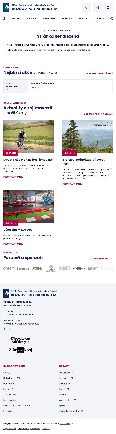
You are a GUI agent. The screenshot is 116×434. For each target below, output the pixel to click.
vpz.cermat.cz (66, 405)
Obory (6, 372)
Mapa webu (9, 400)
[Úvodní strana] (47, 30)
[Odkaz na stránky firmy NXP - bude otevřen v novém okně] (65, 268)
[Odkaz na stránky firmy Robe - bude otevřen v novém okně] (37, 268)
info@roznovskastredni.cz (25, 323)
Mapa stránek (9, 428)
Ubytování (8, 383)
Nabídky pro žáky (12, 378)
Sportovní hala (11, 394)
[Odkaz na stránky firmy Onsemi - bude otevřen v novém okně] (9, 268)
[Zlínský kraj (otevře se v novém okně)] (20, 345)
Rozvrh (62, 389)
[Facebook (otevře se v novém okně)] (86, 7)
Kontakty (97, 18)
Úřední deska (49, 18)
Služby (82, 18)
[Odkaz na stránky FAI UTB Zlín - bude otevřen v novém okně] (107, 268)
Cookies (46, 428)
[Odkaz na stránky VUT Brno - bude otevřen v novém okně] (93, 268)
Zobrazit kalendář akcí (99, 73)
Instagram (64, 378)
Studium (30, 18)
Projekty (66, 18)
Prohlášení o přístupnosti (16, 405)
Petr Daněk (65, 423)
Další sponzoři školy (101, 258)
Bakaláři (63, 383)
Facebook (64, 372)
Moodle (63, 394)
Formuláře (8, 389)
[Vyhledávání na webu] (108, 7)
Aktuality (16, 18)
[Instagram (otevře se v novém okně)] (97, 7)
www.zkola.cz (66, 400)
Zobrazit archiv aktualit (98, 113)
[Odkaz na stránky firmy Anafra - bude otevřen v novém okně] (51, 268)
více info (36, 87)
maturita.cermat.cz (69, 411)
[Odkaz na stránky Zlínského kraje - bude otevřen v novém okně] (79, 268)
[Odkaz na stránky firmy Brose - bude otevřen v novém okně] (23, 268)
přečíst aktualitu (13, 176)
